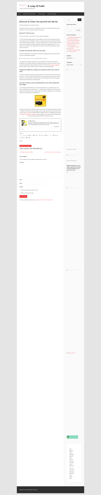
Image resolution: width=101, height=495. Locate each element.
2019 (28, 112)
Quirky (31, 148)
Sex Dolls (70, 40)
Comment (22, 162)
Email (21, 183)
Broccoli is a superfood (54, 64)
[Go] (79, 19)
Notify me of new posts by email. (27, 192)
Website (21, 186)
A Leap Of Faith (36, 6)
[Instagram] (23, 129)
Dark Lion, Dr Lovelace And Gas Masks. (53, 152)
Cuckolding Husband (72, 37)
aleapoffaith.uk (56, 126)
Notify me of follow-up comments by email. (29, 190)
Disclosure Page (41, 13)
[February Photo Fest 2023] (40, 106)
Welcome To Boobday (52, 13)
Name (21, 179)
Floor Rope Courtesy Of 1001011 (26, 152)
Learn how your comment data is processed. (44, 199)
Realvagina (70, 43)
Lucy (69, 46)
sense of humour (36, 148)
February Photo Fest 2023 (25, 145)
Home (19, 13)
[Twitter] (21, 129)
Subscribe (78, 30)
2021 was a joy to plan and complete (27, 114)
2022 (46, 114)
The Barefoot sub (30, 19)
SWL (41, 148)
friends (21, 148)
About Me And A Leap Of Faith (29, 13)
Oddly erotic (26, 148)
